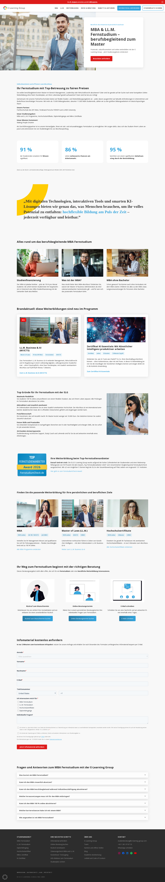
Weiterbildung (72, 8)
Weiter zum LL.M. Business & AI (73, 549)
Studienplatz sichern (153, 8)
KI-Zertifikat (21, 858)
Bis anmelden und (82, 2)
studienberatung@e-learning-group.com (132, 841)
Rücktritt (48, 872)
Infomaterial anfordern (129, 8)
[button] (5, 877)
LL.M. (62, 8)
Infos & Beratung (88, 8)
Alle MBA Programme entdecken (29, 549)
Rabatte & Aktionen (106, 8)
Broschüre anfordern (101, 59)
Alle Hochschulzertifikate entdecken (119, 547)
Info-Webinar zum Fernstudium (62, 858)
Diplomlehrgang (22, 848)
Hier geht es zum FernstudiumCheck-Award (66, 471)
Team (86, 844)
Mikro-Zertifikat (22, 855)
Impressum (21, 872)
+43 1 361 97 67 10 (125, 844)
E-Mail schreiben (127, 618)
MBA (56, 8)
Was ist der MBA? (71, 280)
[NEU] (49, 343)
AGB (40, 872)
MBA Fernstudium (23, 841)
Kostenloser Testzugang (59, 855)
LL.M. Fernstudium (23, 844)
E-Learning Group (90, 841)
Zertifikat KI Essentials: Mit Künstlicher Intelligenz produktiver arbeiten (109, 348)
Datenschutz (32, 872)
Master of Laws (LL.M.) (75, 530)
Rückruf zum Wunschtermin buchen (38, 618)
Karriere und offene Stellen (93, 848)
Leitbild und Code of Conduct (94, 858)
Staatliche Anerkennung (92, 855)
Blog (86, 851)
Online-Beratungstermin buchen (82, 618)
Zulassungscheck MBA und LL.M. (62, 851)
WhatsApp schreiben (125, 848)
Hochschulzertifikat (24, 851)
